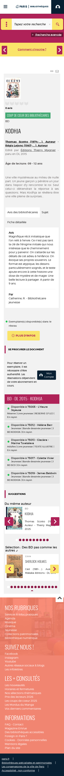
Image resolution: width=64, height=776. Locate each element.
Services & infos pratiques (21, 614)
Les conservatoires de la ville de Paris (23, 766)
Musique (10, 622)
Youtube (10, 661)
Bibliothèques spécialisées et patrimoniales (27, 762)
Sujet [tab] (45, 212)
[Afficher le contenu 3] (23, 540)
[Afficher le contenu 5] (30, 540)
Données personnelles (32, 740)
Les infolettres (14, 669)
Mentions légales (16, 744)
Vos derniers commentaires (23, 708)
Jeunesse (11, 630)
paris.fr (5, 758)
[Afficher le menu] (5, 6)
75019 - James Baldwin (41, 473)
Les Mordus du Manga (19, 704)
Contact (18, 724)
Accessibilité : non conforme (18, 770)
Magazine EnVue (16, 728)
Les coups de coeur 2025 (21, 700)
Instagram (11, 657)
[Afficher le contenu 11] (42, 587)
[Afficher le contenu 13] (49, 587)
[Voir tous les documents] (17, 551)
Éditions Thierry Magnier (38, 150)
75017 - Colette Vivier (40, 458)
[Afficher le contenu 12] (46, 587)
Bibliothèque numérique (21, 638)
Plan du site (12, 748)
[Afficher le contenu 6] (34, 540)
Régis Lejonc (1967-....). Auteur (26, 145)
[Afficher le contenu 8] (40, 540)
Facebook (11, 653)
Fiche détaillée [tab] (16, 222)
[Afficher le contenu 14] (52, 587)
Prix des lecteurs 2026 (19, 696)
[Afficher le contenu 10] (47, 540)
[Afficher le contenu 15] (56, 587)
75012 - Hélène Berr (39, 425)
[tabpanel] (32, 267)
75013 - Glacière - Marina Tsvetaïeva (30, 441)
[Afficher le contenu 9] (44, 540)
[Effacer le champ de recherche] (50, 24)
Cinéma (10, 626)
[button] (9, 521)
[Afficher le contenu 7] (37, 540)
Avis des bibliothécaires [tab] (22, 212)
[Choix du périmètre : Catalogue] (6, 24)
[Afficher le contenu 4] (27, 540)
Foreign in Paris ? (16, 736)
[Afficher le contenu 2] (20, 540)
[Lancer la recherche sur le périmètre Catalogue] (57, 24)
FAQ (7, 724)
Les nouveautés (15, 685)
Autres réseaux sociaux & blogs (24, 665)
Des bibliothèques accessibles (24, 732)
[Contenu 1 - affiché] (17, 540)
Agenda (10, 618)
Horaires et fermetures (19, 689)
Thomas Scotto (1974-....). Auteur (30, 142)
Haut (59, 598)
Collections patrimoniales (21, 634)
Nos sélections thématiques (23, 693)
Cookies (10, 740)
